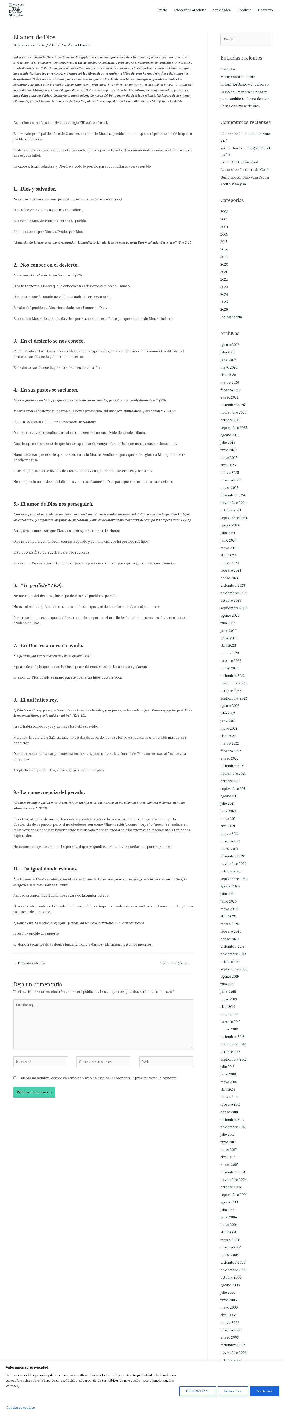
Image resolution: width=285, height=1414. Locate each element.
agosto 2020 (230, 886)
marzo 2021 (229, 833)
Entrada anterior (29, 963)
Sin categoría (231, 317)
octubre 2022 (230, 691)
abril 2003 (228, 1315)
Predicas (244, 10)
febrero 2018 (230, 1104)
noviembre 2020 (233, 864)
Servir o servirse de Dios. (240, 106)
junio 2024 (228, 540)
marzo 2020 (229, 924)
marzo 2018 (229, 1097)
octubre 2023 (230, 600)
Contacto (265, 10)
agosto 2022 (229, 706)
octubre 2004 (231, 1187)
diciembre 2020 (232, 856)
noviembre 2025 (233, 412)
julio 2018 (227, 1067)
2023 (53, 45)
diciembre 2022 (232, 675)
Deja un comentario (29, 45)
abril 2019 (227, 1006)
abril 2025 (228, 465)
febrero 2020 (230, 931)
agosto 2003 (230, 1285)
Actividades (222, 10)
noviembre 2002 (233, 1352)
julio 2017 (227, 1134)
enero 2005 (229, 1164)
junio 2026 (228, 360)
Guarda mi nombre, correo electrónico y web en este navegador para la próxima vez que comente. (98, 1078)
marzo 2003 (229, 1322)
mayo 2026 (229, 367)
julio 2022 (227, 713)
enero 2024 (229, 578)
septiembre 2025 (233, 427)
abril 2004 (228, 1232)
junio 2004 (228, 1217)
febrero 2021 (230, 841)
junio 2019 (228, 991)
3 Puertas (228, 69)
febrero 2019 (230, 1022)
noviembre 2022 (233, 683)
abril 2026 (228, 375)
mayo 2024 (229, 548)
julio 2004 (228, 1210)
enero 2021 (229, 849)
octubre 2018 (230, 1052)
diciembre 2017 (232, 1119)
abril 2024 (228, 555)
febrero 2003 (231, 1330)
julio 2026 (227, 352)
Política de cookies (21, 1408)
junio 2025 (228, 450)
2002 (224, 211)
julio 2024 (227, 533)
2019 (223, 257)
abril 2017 (227, 1157)
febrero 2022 (230, 751)
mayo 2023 (229, 638)
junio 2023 (228, 630)
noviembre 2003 (233, 1270)
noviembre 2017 (233, 1127)
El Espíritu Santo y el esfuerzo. (244, 84)
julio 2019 (227, 984)
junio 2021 (228, 811)
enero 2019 (229, 1029)
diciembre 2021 (232, 766)
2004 (224, 227)
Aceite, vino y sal (245, 162)
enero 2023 (229, 668)
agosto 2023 (230, 615)
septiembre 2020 (233, 879)
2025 (224, 302)
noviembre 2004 (233, 1180)
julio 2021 (227, 803)
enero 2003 (229, 1337)
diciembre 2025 (232, 405)
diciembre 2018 (232, 1036)
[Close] (280, 1364)
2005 (224, 234)
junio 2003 (228, 1300)
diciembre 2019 (232, 946)
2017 (223, 242)
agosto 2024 (230, 525)
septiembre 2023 (233, 608)
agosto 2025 (229, 435)
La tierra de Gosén (255, 170)
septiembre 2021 (233, 788)
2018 (223, 249)
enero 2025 (229, 488)
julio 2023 (227, 623)
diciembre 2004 (232, 1172)
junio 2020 (228, 901)
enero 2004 (229, 1255)
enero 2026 (229, 397)
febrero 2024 (230, 570)
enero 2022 (229, 758)
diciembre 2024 (232, 495)
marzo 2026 (229, 382)
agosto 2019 (229, 976)
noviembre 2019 (233, 954)
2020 (224, 264)
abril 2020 (228, 916)
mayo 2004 (229, 1225)
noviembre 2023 (233, 593)
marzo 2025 (229, 472)
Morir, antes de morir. (237, 77)
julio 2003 (228, 1292)
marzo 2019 (229, 1014)
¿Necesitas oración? (190, 10)
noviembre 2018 (233, 1044)
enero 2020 (229, 939)
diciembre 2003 (232, 1262)
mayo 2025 (228, 458)
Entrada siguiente (176, 963)
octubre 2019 (230, 961)
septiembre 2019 (233, 969)
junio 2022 (228, 721)
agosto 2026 (230, 345)
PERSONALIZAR (198, 1391)
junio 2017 (228, 1142)
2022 (224, 279)
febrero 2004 (231, 1247)
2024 (224, 294)
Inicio (162, 10)
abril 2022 (228, 736)
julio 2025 (227, 442)
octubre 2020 (230, 871)
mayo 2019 (228, 999)
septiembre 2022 (233, 698)
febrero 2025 (230, 480)
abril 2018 (227, 1089)
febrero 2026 (230, 390)
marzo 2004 (229, 1240)
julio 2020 (227, 894)
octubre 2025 (230, 420)
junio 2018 (228, 1074)
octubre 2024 (230, 510)
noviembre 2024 (233, 503)
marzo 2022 (229, 743)
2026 (224, 309)
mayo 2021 (228, 819)
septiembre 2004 (234, 1194)
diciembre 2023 (232, 585)
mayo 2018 (228, 1082)
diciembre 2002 (232, 1345)
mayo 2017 (228, 1149)
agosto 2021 (229, 796)
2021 (223, 272)
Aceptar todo (265, 1391)
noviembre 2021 (233, 773)
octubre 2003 (231, 1277)
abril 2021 (227, 826)
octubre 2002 (230, 1360)
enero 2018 (229, 1112)
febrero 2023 (230, 661)
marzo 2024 (229, 563)
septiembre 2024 (233, 518)
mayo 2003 (229, 1307)
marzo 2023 (229, 653)
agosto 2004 (230, 1202)
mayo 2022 (228, 728)
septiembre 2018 (233, 1059)
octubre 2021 (230, 781)
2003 (224, 219)
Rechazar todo (233, 1391)
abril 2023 (228, 645)
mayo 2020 (229, 909)
